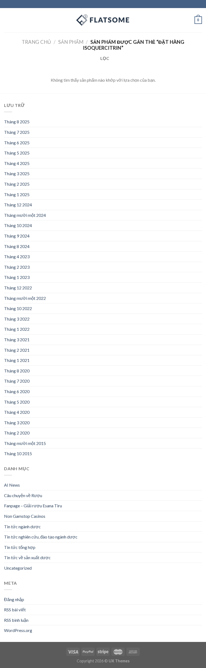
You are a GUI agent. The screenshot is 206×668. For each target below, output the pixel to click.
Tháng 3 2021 (17, 339)
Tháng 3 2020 (17, 422)
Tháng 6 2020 (17, 391)
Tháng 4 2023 (17, 256)
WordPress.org (18, 630)
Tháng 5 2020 (17, 401)
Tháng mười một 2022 (25, 298)
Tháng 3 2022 (17, 318)
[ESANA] (103, 20)
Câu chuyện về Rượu (23, 495)
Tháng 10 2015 (18, 453)
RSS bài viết (15, 609)
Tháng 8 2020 (17, 370)
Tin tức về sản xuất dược (27, 557)
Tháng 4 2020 (17, 412)
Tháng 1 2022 (17, 329)
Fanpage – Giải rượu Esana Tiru (33, 505)
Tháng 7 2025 (17, 132)
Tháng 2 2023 (17, 267)
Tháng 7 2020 (17, 380)
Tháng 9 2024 (17, 235)
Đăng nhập (14, 599)
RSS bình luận (16, 620)
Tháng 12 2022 (18, 287)
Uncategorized (18, 567)
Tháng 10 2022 (18, 308)
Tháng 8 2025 (17, 121)
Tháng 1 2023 (17, 277)
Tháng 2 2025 (17, 183)
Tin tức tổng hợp (19, 547)
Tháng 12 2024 (18, 204)
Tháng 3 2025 (17, 173)
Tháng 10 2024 (18, 225)
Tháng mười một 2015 (25, 443)
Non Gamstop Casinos (24, 516)
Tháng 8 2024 (17, 246)
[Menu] (7, 20)
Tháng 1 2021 (17, 360)
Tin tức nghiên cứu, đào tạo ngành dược (41, 536)
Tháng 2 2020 (17, 432)
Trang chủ (36, 42)
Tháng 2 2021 (17, 350)
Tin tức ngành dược (22, 526)
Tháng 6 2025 (17, 142)
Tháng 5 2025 (17, 152)
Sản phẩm (70, 42)
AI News (12, 484)
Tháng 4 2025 (17, 163)
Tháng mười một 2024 (25, 215)
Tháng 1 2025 (17, 194)
